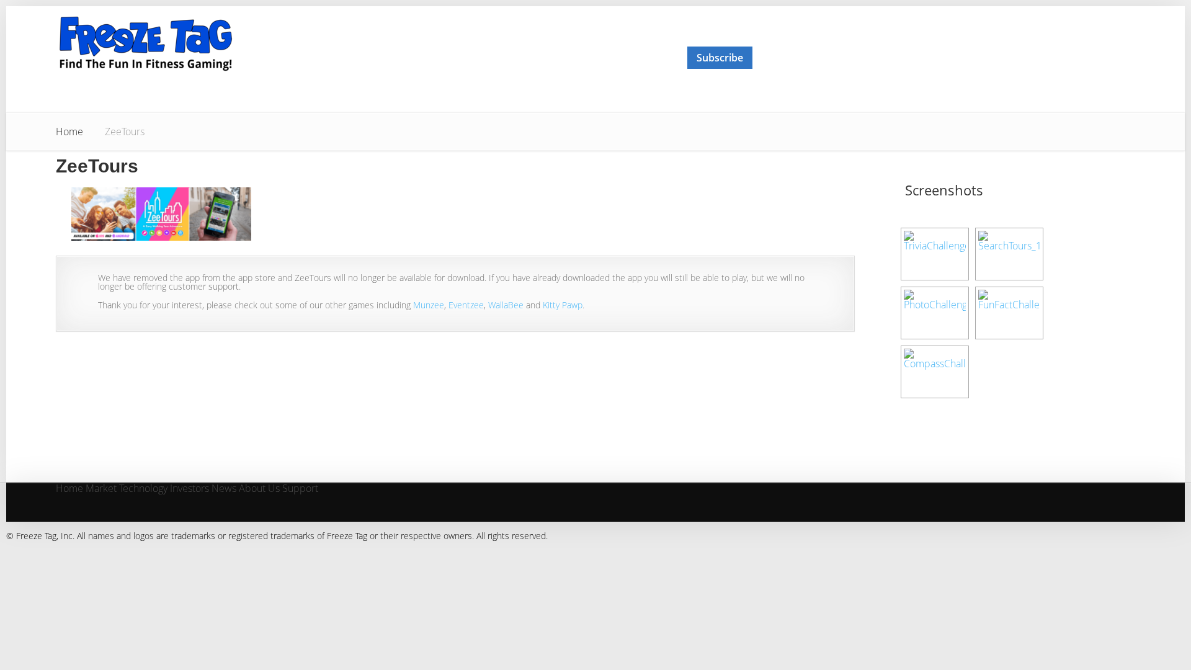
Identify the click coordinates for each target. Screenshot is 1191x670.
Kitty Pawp (562, 305)
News (224, 489)
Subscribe (720, 58)
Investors (189, 489)
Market (101, 489)
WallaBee (506, 305)
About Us (259, 489)
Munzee (428, 305)
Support (300, 489)
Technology (143, 489)
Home (69, 131)
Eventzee (466, 305)
